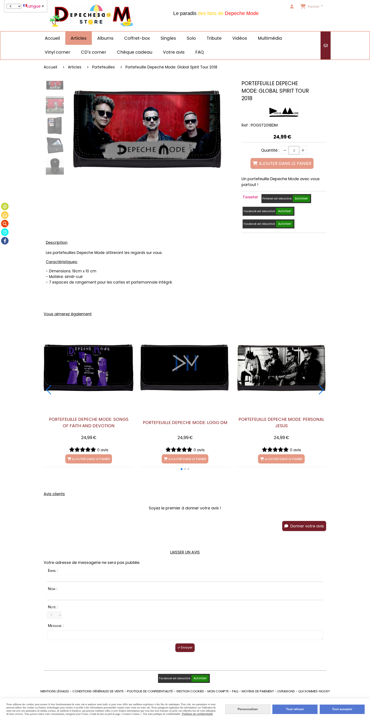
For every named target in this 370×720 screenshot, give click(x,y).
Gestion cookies (190, 691)
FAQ (235, 691)
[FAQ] (5, 232)
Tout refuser (295, 709)
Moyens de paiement (258, 691)
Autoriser (301, 198)
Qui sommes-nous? (314, 691)
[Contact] (5, 215)
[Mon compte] (5, 206)
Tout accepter (342, 709)
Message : (56, 625)
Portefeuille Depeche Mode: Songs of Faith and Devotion (88, 422)
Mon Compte (218, 691)
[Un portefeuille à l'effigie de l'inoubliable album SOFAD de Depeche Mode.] (89, 368)
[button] (181, 469)
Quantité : (270, 150)
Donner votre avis (306, 526)
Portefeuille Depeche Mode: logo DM (185, 423)
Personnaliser (248, 709)
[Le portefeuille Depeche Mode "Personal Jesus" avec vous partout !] (281, 368)
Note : (53, 607)
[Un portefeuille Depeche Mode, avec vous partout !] (185, 368)
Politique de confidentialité (150, 691)
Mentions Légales (54, 691)
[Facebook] (5, 241)
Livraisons (286, 691)
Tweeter (250, 197)
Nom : (52, 588)
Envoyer (186, 648)
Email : (53, 570)
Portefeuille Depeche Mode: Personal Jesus (281, 422)
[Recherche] (5, 223)
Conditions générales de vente (98, 691)
